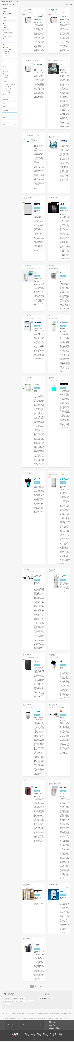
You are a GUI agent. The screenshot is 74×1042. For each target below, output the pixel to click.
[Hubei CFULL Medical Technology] (39, 384)
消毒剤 (16, 1001)
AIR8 (6, 25)
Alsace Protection (8, 31)
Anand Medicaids (8, 32)
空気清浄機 (7, 998)
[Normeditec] (65, 140)
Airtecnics (6, 29)
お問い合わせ (37, 207)
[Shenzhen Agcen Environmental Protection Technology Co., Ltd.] (39, 891)
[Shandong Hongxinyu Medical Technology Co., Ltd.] (39, 140)
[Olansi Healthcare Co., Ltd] (39, 711)
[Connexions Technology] (39, 787)
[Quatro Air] (65, 891)
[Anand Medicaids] (39, 478)
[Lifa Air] (65, 478)
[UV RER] (65, 576)
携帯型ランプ (22, 998)
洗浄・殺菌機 (30, 1001)
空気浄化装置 (14, 998)
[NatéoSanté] (39, 16)
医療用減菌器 (7, 1004)
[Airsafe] (65, 787)
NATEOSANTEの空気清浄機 (45, 998)
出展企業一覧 (51, 1021)
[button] (9, 17)
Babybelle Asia (7, 36)
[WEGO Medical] (39, 945)
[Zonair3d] (65, 661)
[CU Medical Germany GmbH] (65, 711)
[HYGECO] (39, 272)
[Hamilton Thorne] (65, 272)
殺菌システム (23, 1001)
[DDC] (65, 64)
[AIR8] (39, 204)
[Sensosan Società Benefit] (39, 661)
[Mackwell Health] (39, 576)
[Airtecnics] (39, 322)
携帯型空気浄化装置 (9, 1001)
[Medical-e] (65, 384)
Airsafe (6, 27)
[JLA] (65, 204)
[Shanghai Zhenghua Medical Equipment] (65, 322)
